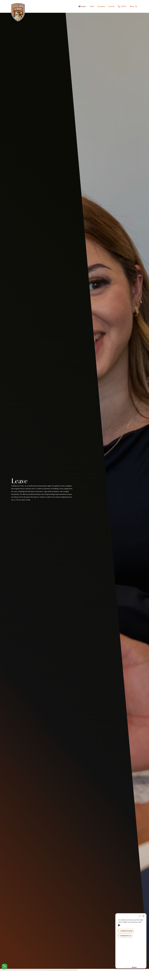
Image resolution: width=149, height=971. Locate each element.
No (71, 490)
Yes (77, 490)
